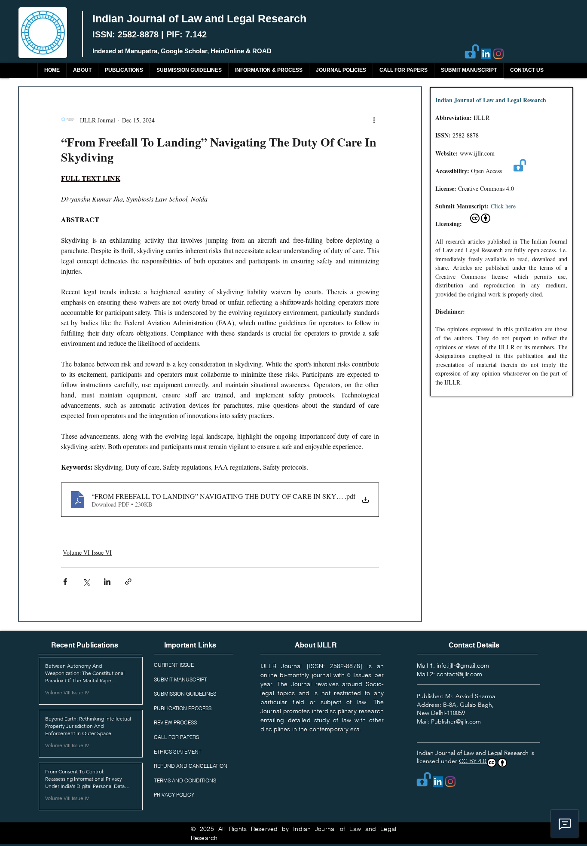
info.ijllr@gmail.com (463, 665)
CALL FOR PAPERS (176, 737)
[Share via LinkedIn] (107, 581)
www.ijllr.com (477, 153)
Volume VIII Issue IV (67, 692)
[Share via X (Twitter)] (86, 581)
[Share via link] (128, 581)
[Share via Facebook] (65, 581)
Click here (503, 206)
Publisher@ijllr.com (456, 721)
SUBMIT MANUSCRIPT (180, 679)
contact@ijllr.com (459, 674)
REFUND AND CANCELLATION (190, 766)
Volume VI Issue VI (87, 552)
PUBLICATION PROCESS (182, 708)
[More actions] (374, 120)
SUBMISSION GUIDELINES (185, 693)
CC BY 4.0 (473, 761)
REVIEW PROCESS (175, 722)
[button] (124, 70)
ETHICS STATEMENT (178, 751)
